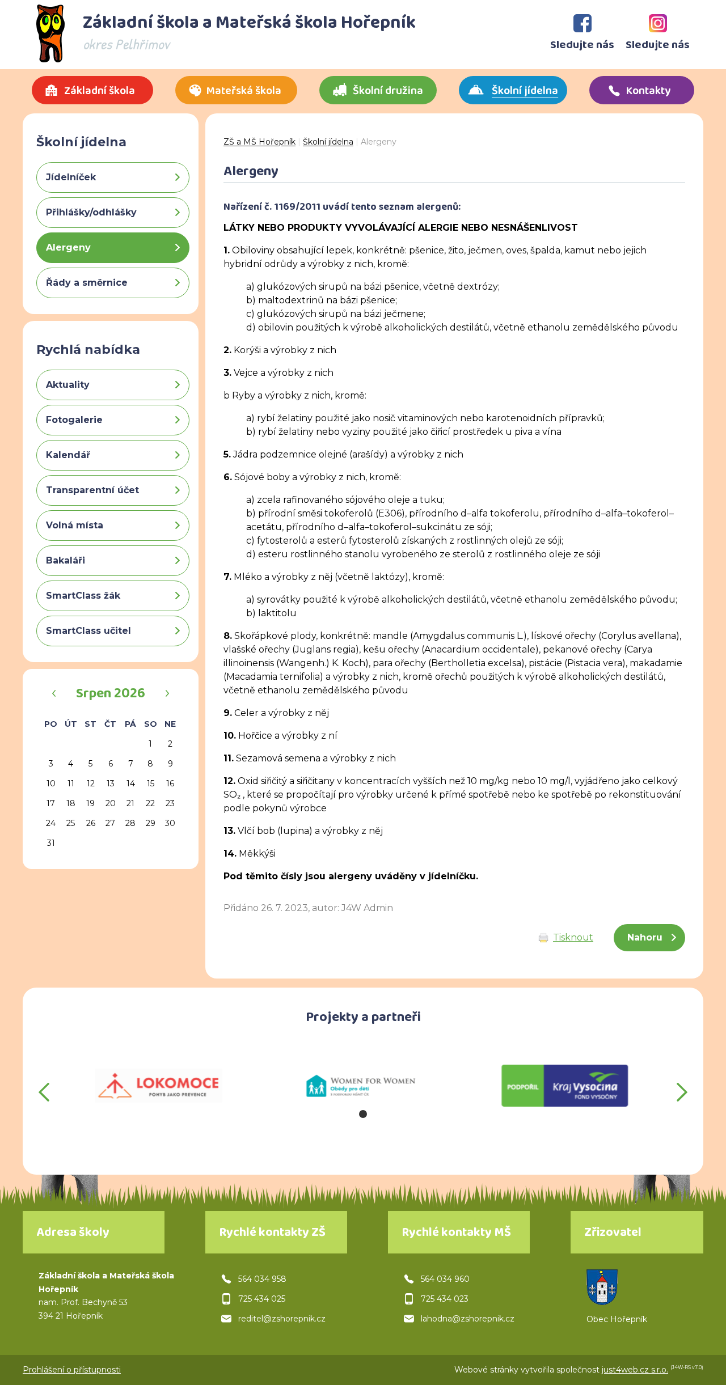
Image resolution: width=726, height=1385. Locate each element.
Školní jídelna (328, 142)
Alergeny (378, 142)
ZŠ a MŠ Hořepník (259, 142)
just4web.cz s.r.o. (635, 1370)
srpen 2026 (110, 695)
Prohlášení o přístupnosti (72, 1370)
